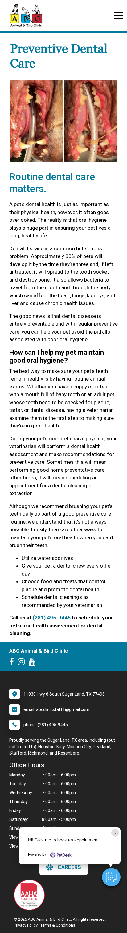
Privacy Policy (26, 925)
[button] (111, 877)
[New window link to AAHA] (31, 895)
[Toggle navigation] (118, 15)
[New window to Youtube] (34, 663)
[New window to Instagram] (23, 663)
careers (69, 867)
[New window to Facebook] (13, 663)
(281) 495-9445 (52, 618)
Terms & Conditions (57, 925)
